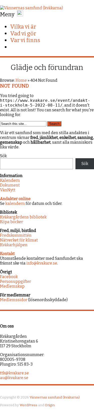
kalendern (15, 203)
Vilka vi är (23, 26)
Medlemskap (12, 286)
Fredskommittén (16, 235)
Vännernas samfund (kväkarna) (55, 397)
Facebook (9, 276)
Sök (3, 155)
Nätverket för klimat (19, 240)
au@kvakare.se (14, 377)
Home (21, 80)
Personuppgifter (15, 281)
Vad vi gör (23, 33)
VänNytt (7, 190)
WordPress (28, 405)
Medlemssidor (13, 299)
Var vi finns (25, 40)
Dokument (10, 185)
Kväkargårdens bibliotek (23, 217)
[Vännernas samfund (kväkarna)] (31, 8)
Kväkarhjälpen (14, 244)
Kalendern (10, 180)
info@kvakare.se (41, 263)
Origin (50, 405)
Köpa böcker (11, 221)
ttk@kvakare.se (14, 373)
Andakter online (15, 198)
